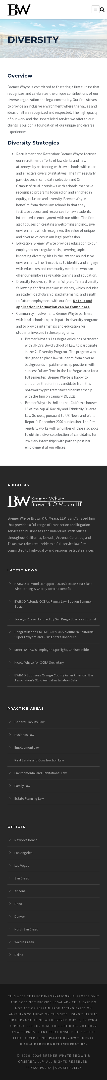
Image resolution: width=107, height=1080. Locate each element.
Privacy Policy (39, 1067)
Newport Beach (25, 840)
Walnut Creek (24, 942)
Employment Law (27, 747)
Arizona (20, 891)
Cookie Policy (68, 1067)
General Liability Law (29, 722)
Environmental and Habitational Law (40, 773)
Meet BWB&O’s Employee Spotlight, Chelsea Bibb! (51, 649)
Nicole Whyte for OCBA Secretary (39, 662)
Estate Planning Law (29, 798)
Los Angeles (23, 852)
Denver (19, 916)
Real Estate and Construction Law (39, 760)
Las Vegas (21, 865)
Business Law (24, 734)
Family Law (22, 785)
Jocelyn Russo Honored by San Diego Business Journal (55, 619)
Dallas (18, 954)
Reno (18, 903)
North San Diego (26, 929)
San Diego (21, 878)
